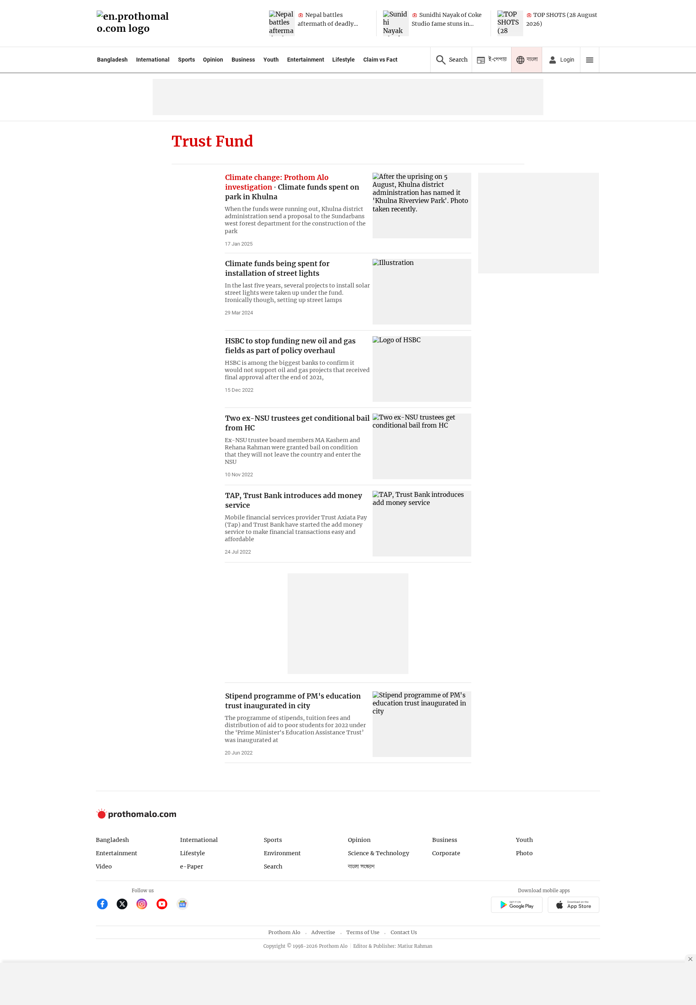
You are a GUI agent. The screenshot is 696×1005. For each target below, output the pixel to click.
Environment (282, 853)
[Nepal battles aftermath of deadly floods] (282, 23)
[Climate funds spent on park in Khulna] (422, 205)
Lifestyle (343, 59)
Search (273, 866)
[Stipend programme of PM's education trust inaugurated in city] (422, 724)
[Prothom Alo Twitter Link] (125, 904)
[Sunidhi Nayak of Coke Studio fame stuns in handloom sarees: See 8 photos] (396, 23)
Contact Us (404, 932)
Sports (186, 59)
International (153, 59)
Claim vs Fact (380, 59)
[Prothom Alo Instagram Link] (145, 904)
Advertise (323, 932)
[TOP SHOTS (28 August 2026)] (510, 23)
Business (243, 59)
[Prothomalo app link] (516, 906)
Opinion (213, 59)
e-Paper (191, 866)
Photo (524, 853)
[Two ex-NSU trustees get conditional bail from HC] (422, 446)
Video (104, 866)
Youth (271, 59)
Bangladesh (112, 59)
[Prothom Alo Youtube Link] (165, 904)
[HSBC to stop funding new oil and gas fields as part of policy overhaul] (422, 369)
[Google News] (182, 905)
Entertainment (305, 59)
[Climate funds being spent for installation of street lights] (422, 292)
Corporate (446, 853)
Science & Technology (378, 853)
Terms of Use (362, 932)
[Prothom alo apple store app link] (573, 906)
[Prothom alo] (135, 23)
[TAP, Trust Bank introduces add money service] (422, 523)
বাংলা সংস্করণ (361, 867)
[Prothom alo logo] (136, 817)
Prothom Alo (284, 932)
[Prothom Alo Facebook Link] (106, 904)
